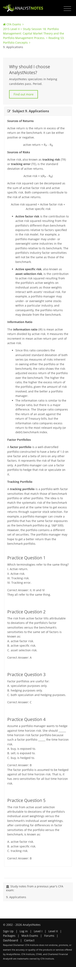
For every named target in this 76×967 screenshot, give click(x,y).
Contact (29, 940)
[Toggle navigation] (67, 9)
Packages (9, 936)
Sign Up (8, 931)
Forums (49, 936)
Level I (38, 931)
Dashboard (10, 940)
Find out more (23, 94)
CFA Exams (13, 24)
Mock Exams (29, 936)
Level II (53, 931)
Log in (24, 931)
